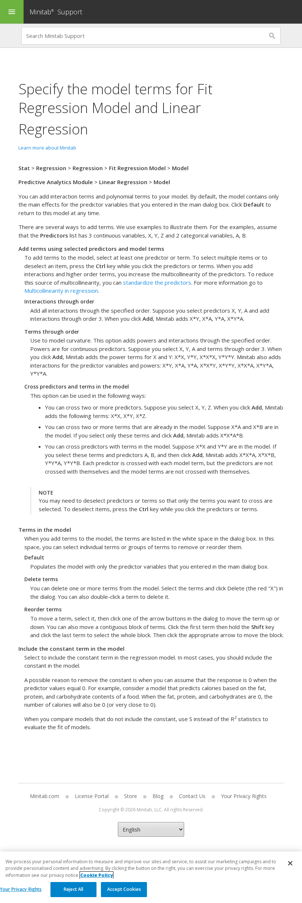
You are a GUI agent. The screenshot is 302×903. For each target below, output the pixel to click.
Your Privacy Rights (21, 889)
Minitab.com (44, 796)
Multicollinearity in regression (61, 290)
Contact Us (192, 796)
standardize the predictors (157, 282)
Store (130, 796)
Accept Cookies (124, 889)
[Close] (290, 863)
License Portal (92, 796)
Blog (158, 796)
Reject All (73, 889)
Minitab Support (55, 11)
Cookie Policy (96, 875)
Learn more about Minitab (47, 147)
